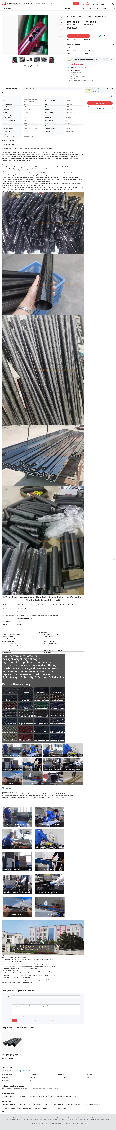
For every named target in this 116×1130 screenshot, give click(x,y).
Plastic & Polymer (17, 12)
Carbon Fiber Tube (63, 1077)
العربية (67, 1119)
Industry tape (61, 1074)
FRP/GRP (25, 12)
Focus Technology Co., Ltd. (47, 1123)
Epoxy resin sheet (6, 1080)
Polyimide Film (33, 1077)
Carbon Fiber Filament (9, 1108)
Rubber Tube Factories (57, 1104)
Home (3, 12)
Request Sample (98, 40)
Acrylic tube (89, 1074)
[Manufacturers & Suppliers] (11, 3)
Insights (101, 1117)
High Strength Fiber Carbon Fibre (43, 1108)
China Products (24, 1117)
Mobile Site (94, 1117)
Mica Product (89, 1077)
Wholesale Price (60, 1117)
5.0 (93, 91)
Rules (113, 9)
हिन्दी (81, 1119)
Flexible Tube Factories (9, 1104)
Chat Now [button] (104, 36)
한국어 (71, 1119)
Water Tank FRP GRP (56, 1096)
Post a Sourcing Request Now (49, 1020)
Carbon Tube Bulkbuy (61, 1108)
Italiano (49, 1119)
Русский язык (43, 1119)
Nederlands (61, 1119)
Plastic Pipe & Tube (21, 1096)
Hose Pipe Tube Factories (41, 1104)
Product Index (87, 1117)
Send (14, 1020)
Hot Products (16, 1117)
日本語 (76, 1119)
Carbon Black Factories (25, 1104)
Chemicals (8, 12)
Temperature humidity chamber (10, 1074)
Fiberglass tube (6, 1077)
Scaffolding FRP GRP (71, 1096)
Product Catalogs (25, 1071)
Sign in (112, 4)
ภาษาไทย (86, 1119)
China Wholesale (51, 1117)
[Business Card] (112, 96)
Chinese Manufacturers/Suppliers (37, 1117)
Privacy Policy (83, 1123)
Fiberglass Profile (7, 1096)
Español (24, 1119)
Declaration (75, 1123)
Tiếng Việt (96, 1119)
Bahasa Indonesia (105, 1119)
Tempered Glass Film (35, 1074)
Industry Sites (69, 1117)
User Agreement (67, 1123)
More (3, 1112)
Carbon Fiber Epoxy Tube (24, 1108)
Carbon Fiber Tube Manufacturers (75, 1104)
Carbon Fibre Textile (93, 1104)
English (18, 1119)
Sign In (70, 80)
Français (36, 1119)
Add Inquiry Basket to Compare (33, 66)
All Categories (7, 9)
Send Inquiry (78, 36)
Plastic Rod (32, 1096)
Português (29, 1119)
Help (84, 9)
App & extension (93, 9)
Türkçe (91, 1119)
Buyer (75, 9)
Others (31, 1080)
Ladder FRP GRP (43, 1096)
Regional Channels (78, 1117)
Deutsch (55, 1119)
